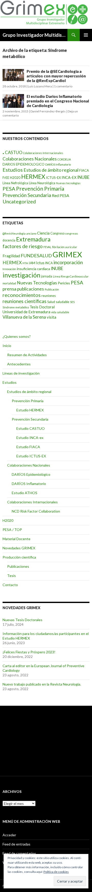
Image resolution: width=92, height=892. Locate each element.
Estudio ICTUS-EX (31, 456)
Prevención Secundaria (27, 195)
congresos (71, 233)
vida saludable (60, 312)
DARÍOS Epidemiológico (31, 474)
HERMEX (33, 176)
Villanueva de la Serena (24, 317)
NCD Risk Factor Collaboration (36, 511)
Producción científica (19, 557)
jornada (46, 276)
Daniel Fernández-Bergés (48, 111)
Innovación (9, 269)
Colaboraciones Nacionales (30, 158)
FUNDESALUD (36, 255)
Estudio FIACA (28, 447)
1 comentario (63, 86)
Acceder (9, 835)
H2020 (15, 178)
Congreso (57, 233)
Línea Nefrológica (15, 183)
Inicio (7, 345)
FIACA (84, 170)
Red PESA (60, 195)
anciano (31, 233)
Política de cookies (56, 872)
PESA (9, 189)
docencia (9, 240)
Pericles (64, 283)
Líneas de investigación (21, 373)
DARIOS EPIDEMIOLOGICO (23, 164)
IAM (32, 263)
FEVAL (47, 247)
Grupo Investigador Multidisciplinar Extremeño (35, 35)
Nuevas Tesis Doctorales (22, 620)
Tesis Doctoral (42, 307)
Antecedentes (19, 364)
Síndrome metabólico (16, 307)
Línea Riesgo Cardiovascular (71, 276)
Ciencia (43, 233)
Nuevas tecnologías (68, 183)
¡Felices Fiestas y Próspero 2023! (29, 652)
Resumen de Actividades (27, 355)
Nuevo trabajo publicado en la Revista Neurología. (42, 684)
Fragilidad (11, 255)
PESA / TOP (12, 529)
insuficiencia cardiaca (33, 269)
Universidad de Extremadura (26, 311)
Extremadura (33, 239)
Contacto (10, 585)
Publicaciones (18, 566)
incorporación (68, 262)
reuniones (48, 296)
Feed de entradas (16, 844)
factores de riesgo (23, 246)
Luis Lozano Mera (40, 86)
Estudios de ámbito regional (51, 170)
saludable (62, 302)
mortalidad (9, 283)
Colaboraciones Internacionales (43, 153)
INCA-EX (69, 177)
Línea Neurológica (42, 183)
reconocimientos (22, 295)
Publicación (52, 289)
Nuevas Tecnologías (37, 282)
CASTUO (13, 152)
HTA (25, 263)
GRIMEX (67, 254)
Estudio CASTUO (30, 428)
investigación (21, 275)
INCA (49, 263)
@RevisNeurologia (14, 233)
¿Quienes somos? (17, 336)
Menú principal (86, 35)
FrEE (6, 178)
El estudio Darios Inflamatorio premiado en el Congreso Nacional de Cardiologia (58, 101)
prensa (9, 289)
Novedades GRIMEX (19, 548)
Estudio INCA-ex (29, 437)
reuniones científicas (25, 301)
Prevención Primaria (40, 188)
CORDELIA (64, 159)
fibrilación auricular (64, 247)
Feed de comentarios (19, 853)
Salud (51, 302)
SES (72, 302)
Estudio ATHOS (24, 493)
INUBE (83, 177)
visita (51, 317)
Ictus (40, 262)
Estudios (13, 170)
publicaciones (30, 289)
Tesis (11, 575)
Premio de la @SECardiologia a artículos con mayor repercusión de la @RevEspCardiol (56, 76)
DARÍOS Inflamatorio (58, 164)
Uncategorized (19, 201)
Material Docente (16, 539)
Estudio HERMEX (30, 410)
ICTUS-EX (53, 178)
